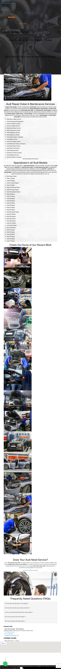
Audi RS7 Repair (11, 223)
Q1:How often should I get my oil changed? (17, 603)
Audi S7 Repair (11, 236)
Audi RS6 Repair (11, 221)
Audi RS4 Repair (11, 216)
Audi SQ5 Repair (11, 227)
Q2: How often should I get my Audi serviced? (17, 608)
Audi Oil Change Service (13, 126)
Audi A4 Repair (11, 185)
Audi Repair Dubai (12, 176)
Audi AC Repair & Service (13, 123)
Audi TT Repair (11, 241)
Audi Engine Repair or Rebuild (15, 137)
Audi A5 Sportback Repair (13, 192)
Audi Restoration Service (13, 132)
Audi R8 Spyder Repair (13, 212)
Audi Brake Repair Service (14, 128)
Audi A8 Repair (11, 198)
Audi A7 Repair (11, 196)
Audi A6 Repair (11, 194)
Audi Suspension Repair (13, 135)
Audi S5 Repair (11, 232)
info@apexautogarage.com (8, 3)
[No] (23, 668)
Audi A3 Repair (11, 180)
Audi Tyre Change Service (14, 141)
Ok (21, 668)
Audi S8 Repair (11, 239)
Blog (45, 23)
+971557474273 (28, 13)
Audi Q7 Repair (11, 207)
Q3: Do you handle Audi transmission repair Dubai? (19, 612)
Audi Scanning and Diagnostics (15, 121)
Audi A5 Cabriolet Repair (13, 187)
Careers (39, 23)
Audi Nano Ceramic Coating (14, 152)
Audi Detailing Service (13, 150)
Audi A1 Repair (11, 178)
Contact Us (9, 25)
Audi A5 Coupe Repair (13, 189)
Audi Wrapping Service (13, 155)
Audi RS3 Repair (11, 214)
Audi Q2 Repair (11, 201)
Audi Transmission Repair (13, 130)
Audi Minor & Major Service (14, 119)
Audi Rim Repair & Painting (14, 157)
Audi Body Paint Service (13, 148)
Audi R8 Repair (11, 210)
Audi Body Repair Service (13, 146)
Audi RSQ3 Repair (12, 225)
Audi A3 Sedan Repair (13, 183)
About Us (14, 23)
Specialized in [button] (23, 23)
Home (7, 23)
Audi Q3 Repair (11, 203)
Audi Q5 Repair (11, 205)
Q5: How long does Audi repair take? (15, 621)
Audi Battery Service (12, 139)
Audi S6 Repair (11, 234)
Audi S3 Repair (11, 230)
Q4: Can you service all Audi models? (15, 616)
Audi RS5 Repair (11, 218)
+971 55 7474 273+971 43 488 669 (9, 633)
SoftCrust (13, 655)
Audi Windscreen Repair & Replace (16, 144)
